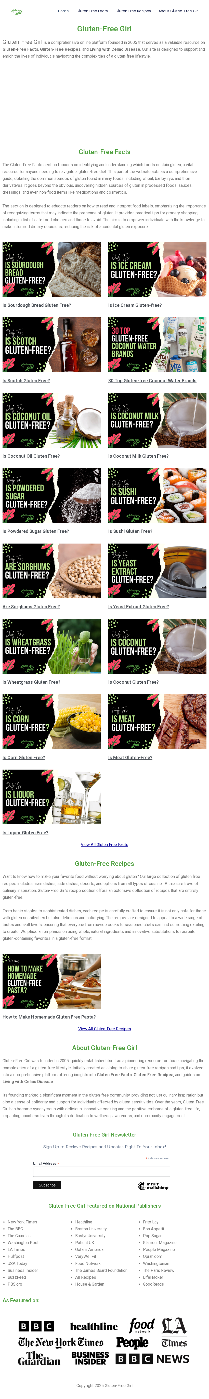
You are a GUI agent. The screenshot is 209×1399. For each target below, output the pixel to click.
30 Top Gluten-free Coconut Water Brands (152, 380)
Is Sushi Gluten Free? (130, 531)
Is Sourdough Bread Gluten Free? (37, 305)
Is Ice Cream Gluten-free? (135, 305)
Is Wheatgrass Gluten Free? (31, 682)
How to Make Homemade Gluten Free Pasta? (49, 1017)
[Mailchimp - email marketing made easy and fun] (153, 1190)
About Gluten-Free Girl (179, 11)
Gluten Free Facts (92, 11)
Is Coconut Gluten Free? (133, 682)
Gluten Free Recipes (133, 11)
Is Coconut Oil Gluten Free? (31, 456)
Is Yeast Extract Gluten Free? (138, 606)
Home (63, 11)
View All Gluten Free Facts (104, 844)
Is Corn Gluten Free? (24, 757)
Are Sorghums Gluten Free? (31, 606)
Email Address (46, 1163)
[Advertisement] (104, 110)
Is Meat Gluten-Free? (130, 757)
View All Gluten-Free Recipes (104, 1028)
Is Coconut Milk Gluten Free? (138, 456)
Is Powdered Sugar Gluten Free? (36, 531)
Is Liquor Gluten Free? (25, 832)
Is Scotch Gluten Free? (26, 380)
